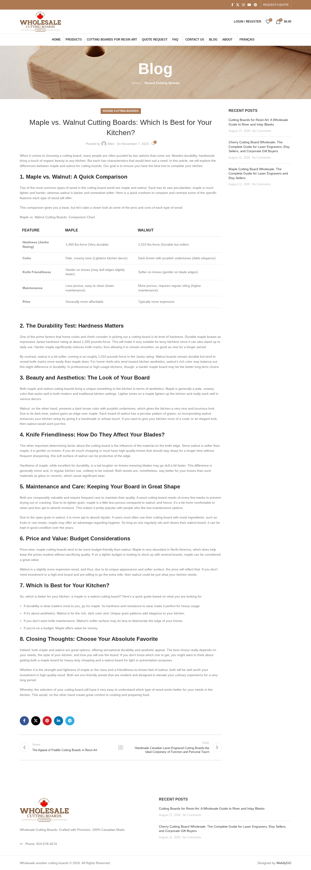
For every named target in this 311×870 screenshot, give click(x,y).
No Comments (261, 131)
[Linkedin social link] (58, 720)
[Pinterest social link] (255, 5)
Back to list (120, 747)
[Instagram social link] (243, 5)
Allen (111, 144)
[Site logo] (41, 21)
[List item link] (86, 843)
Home (135, 83)
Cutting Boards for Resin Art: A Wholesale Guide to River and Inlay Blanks (212, 808)
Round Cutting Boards (162, 83)
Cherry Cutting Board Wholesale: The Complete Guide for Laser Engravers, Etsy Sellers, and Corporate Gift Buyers (259, 146)
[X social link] (238, 5)
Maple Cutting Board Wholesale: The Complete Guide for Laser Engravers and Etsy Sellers (258, 173)
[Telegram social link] (69, 720)
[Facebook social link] (232, 5)
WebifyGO (283, 863)
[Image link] (45, 809)
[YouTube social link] (249, 5)
